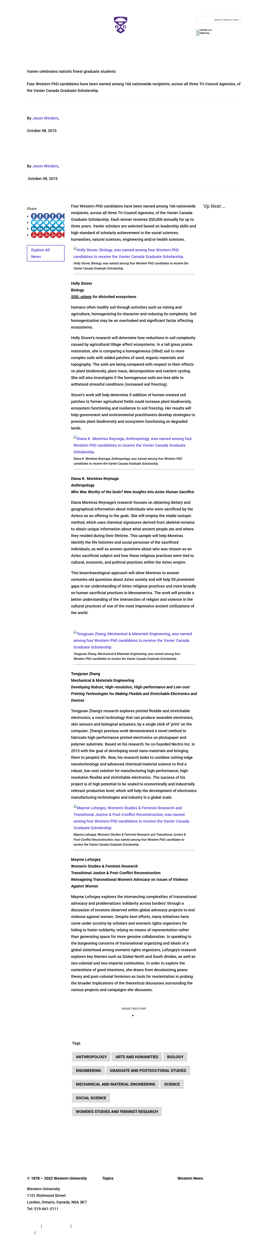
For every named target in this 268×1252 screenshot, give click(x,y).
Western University (189, 1208)
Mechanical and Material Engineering (115, 1084)
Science (172, 1084)
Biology (175, 1056)
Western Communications (194, 1202)
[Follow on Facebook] (30, 1154)
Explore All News (40, 253)
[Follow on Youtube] (61, 1154)
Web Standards (56, 1226)
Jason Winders (45, 118)
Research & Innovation (116, 1196)
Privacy (33, 1226)
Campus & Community (116, 1202)
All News (107, 1190)
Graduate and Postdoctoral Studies (148, 1070)
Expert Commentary (114, 1225)
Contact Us (36, 1219)
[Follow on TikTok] (69, 1154)
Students (107, 1208)
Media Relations (188, 1196)
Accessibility (47, 1232)
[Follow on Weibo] (93, 1154)
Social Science (91, 1098)
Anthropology (91, 1056)
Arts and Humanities (137, 1056)
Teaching (108, 1219)
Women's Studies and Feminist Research (117, 1111)
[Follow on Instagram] (46, 1154)
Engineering (88, 1070)
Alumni (106, 1213)
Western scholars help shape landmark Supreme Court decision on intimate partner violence (221, 262)
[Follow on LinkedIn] (53, 1154)
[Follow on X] (38, 1154)
